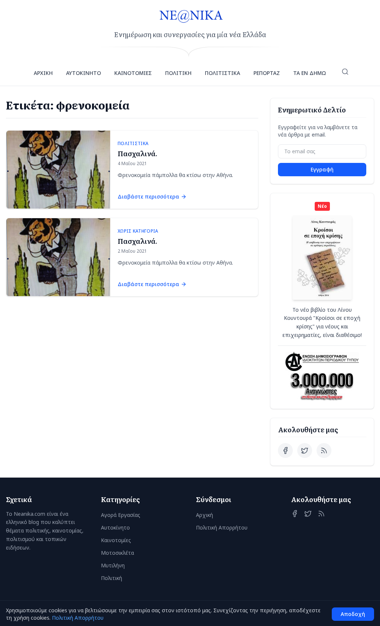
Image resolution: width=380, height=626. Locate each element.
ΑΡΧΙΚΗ (43, 72)
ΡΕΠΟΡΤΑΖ (266, 72)
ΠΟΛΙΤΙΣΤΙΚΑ (222, 72)
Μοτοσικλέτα (117, 552)
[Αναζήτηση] (345, 71)
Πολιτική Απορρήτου (222, 527)
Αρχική (204, 514)
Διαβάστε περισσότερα (148, 196)
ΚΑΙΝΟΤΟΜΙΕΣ (133, 72)
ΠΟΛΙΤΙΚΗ (178, 72)
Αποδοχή (353, 613)
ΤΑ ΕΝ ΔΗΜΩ (309, 72)
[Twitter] (304, 450)
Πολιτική (111, 577)
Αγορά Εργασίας (120, 514)
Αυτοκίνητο (115, 527)
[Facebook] (285, 450)
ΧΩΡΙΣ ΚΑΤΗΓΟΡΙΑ (138, 231)
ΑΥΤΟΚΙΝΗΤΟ (83, 72)
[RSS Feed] (324, 450)
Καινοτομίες (116, 540)
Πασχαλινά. (137, 153)
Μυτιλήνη (113, 565)
